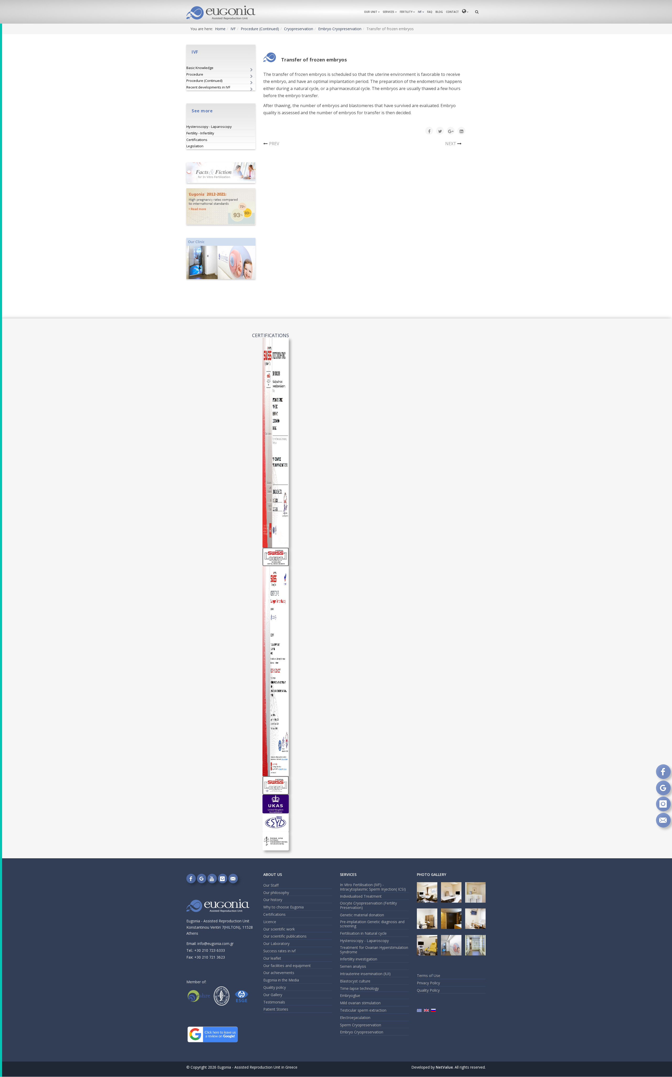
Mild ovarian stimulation (360, 1002)
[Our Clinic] (220, 258)
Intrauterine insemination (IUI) (365, 973)
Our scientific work (279, 929)
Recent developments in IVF (208, 87)
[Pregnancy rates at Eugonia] (220, 206)
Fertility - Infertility (200, 133)
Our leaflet (272, 958)
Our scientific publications (285, 936)
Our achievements (278, 972)
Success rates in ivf (279, 950)
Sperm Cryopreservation (360, 1024)
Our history (272, 899)
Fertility (406, 12)
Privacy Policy (428, 982)
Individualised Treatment (361, 896)
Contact (452, 12)
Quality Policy (428, 990)
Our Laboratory (276, 943)
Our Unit (370, 12)
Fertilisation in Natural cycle (363, 933)
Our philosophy (276, 892)
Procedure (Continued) (260, 28)
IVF (420, 12)
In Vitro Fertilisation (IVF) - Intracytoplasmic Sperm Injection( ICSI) (373, 887)
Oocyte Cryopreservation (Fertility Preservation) (368, 905)
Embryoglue (350, 995)
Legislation (194, 146)
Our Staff (271, 885)
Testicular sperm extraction (363, 1010)
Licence (269, 921)
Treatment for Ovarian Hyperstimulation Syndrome (374, 949)
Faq (429, 12)
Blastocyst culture (355, 981)
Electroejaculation (355, 1017)
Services (388, 12)
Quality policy (274, 987)
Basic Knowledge (199, 67)
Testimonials (274, 1002)
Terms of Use (428, 975)
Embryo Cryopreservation (339, 28)
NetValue (444, 1067)
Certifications (196, 139)
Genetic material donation (362, 914)
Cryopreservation (298, 28)
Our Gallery (272, 994)
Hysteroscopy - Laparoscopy (209, 126)
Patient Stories (275, 1009)
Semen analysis (353, 966)
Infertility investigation (358, 958)
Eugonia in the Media (281, 979)
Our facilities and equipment (287, 965)
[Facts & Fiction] (220, 172)
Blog (439, 12)
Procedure (194, 74)
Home (220, 28)
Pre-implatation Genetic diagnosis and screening (372, 924)
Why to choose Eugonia (283, 907)
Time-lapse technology (359, 988)
